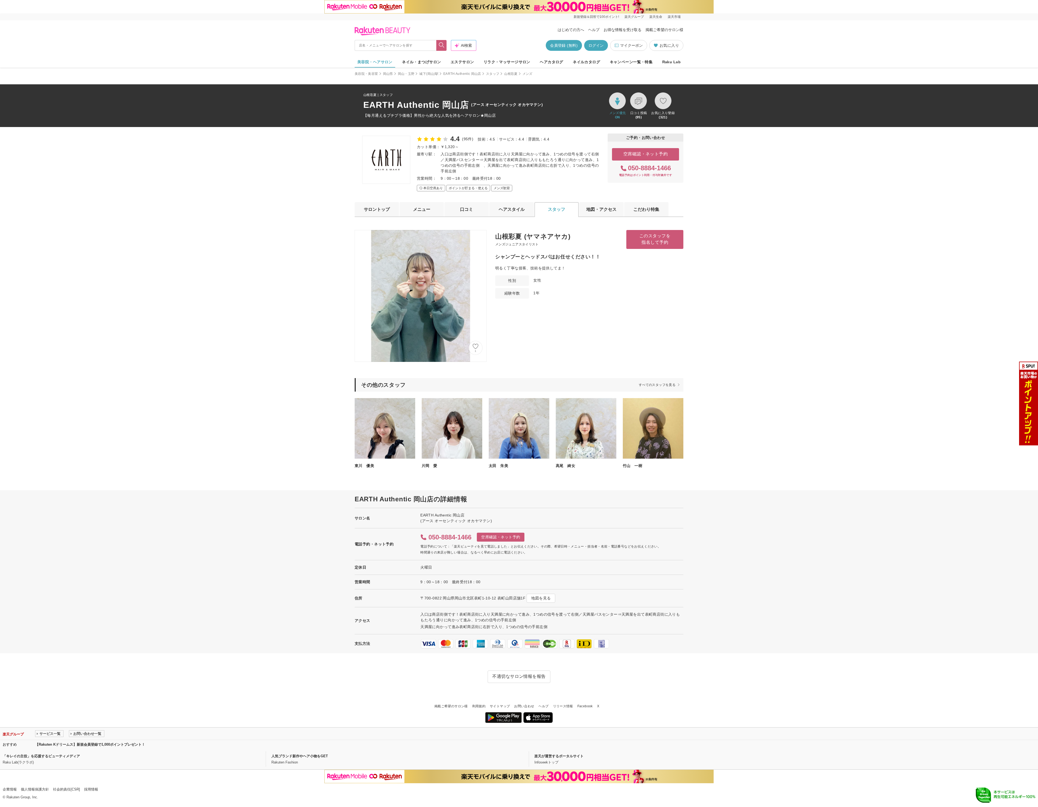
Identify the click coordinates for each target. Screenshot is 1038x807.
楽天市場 (674, 17)
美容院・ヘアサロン (374, 62)
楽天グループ (634, 17)
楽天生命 (655, 17)
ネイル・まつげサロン (421, 62)
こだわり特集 (646, 209)
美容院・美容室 (366, 74)
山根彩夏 (510, 74)
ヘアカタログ (551, 62)
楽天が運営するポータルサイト (559, 756)
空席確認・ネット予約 (645, 154)
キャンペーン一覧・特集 (631, 62)
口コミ (466, 209)
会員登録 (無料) (564, 45)
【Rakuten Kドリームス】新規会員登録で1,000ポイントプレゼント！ (90, 744)
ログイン (596, 45)
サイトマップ (500, 706)
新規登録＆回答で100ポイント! (596, 17)
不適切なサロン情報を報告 (519, 676)
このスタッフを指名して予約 (654, 239)
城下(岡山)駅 (428, 74)
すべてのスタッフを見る (657, 384)
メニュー (421, 209)
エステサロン (462, 62)
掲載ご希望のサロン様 (664, 30)
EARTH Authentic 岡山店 (462, 74)
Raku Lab (671, 62)
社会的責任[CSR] (66, 789)
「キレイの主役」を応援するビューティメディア (41, 756)
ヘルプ (594, 30)
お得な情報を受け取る (622, 30)
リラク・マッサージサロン (507, 62)
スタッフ (492, 74)
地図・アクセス (601, 209)
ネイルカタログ (586, 62)
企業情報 (10, 789)
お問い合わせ (524, 706)
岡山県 (388, 74)
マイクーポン (631, 45)
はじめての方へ (571, 30)
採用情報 (91, 789)
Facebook (585, 706)
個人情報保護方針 (35, 789)
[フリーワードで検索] (441, 45)
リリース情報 (563, 706)
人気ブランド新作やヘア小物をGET (299, 756)
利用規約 (478, 706)
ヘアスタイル (512, 209)
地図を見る (541, 598)
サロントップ (377, 209)
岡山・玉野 (406, 74)
